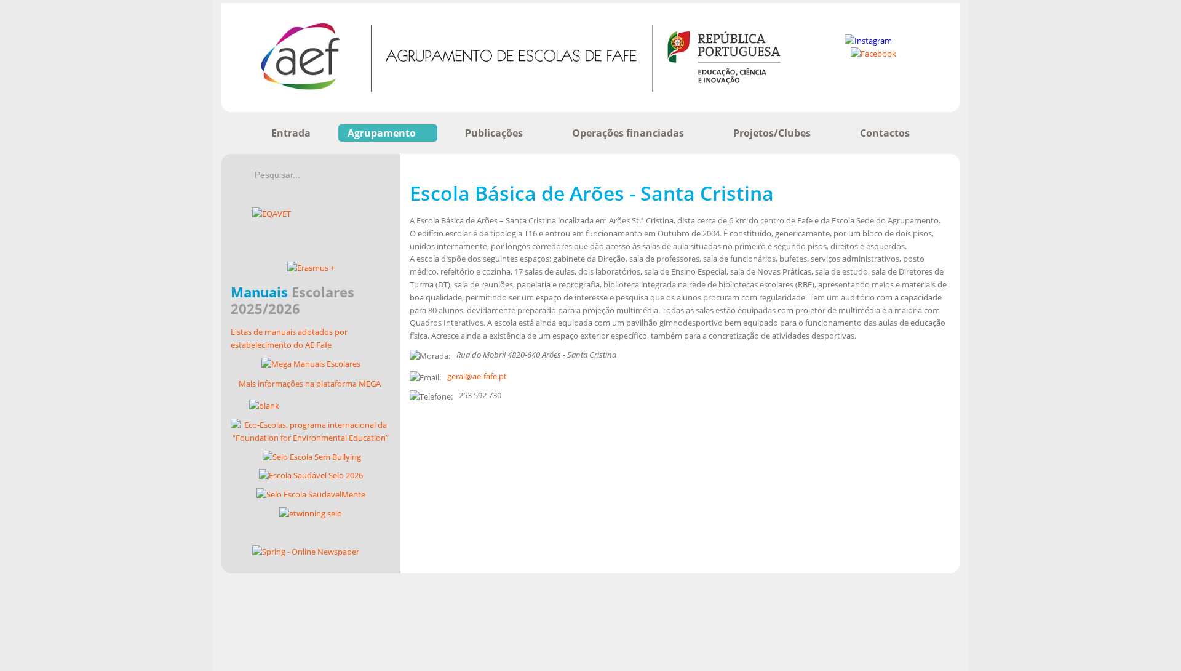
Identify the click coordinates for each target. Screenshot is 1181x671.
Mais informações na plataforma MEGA (310, 383)
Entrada (291, 133)
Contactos (885, 133)
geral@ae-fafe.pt (477, 376)
